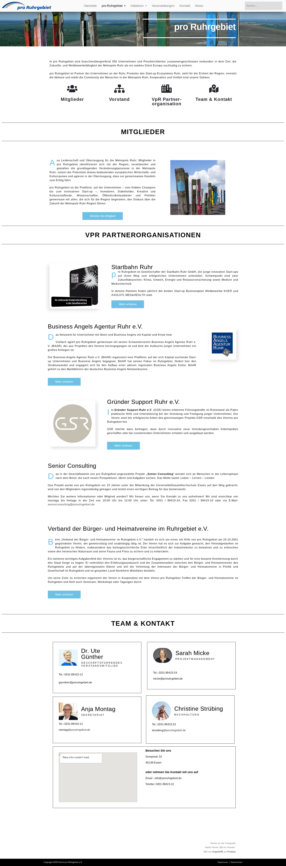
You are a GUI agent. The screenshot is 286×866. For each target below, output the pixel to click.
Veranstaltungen (163, 5)
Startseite (90, 5)
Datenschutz (236, 862)
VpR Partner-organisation (167, 101)
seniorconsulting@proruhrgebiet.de (71, 504)
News (199, 5)
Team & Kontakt (213, 99)
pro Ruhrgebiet (112, 5)
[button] (102, 216)
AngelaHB (217, 851)
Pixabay (231, 851)
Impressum (222, 862)
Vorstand (119, 99)
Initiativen (137, 5)
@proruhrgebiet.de (79, 729)
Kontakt (185, 5)
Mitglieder (72, 99)
